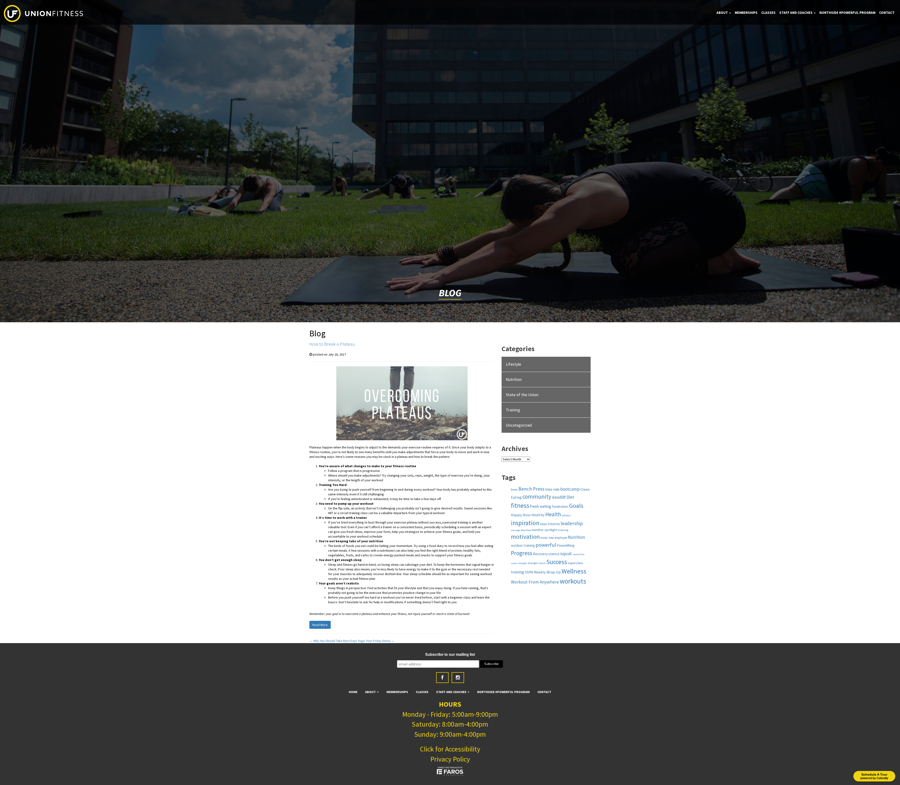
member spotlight (544, 530)
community (536, 496)
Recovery (540, 553)
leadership (572, 523)
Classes (768, 12)
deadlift (559, 497)
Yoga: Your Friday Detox (376, 641)
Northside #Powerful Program (847, 12)
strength (522, 563)
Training (513, 410)
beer (514, 489)
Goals (576, 505)
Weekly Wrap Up (547, 572)
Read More (320, 625)
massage (515, 530)
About (722, 12)
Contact (887, 12)
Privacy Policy (450, 759)
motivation (525, 536)
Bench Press (531, 489)
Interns (554, 523)
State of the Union (522, 394)
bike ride (552, 489)
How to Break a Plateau (332, 344)
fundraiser (560, 506)
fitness (520, 505)
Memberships (746, 12)
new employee (558, 538)
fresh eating (540, 506)
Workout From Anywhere (535, 582)
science (553, 554)
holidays (566, 515)
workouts (573, 581)
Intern (543, 524)
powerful (546, 545)
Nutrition (514, 379)
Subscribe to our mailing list (450, 654)
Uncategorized (519, 425)
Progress (521, 553)
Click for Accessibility (450, 748)
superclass (575, 563)
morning (563, 530)
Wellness (574, 571)
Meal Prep (526, 530)
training (517, 572)
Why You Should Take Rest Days (333, 641)
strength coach (537, 563)
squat (566, 553)
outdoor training (523, 545)
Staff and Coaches (796, 12)
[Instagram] (458, 677)
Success (556, 562)
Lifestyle (513, 364)
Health (553, 514)
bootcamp (570, 489)
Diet (570, 497)
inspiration (525, 523)
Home (353, 692)
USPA (529, 572)
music (544, 538)
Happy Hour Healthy (528, 514)
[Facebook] (442, 677)
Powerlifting (565, 545)
